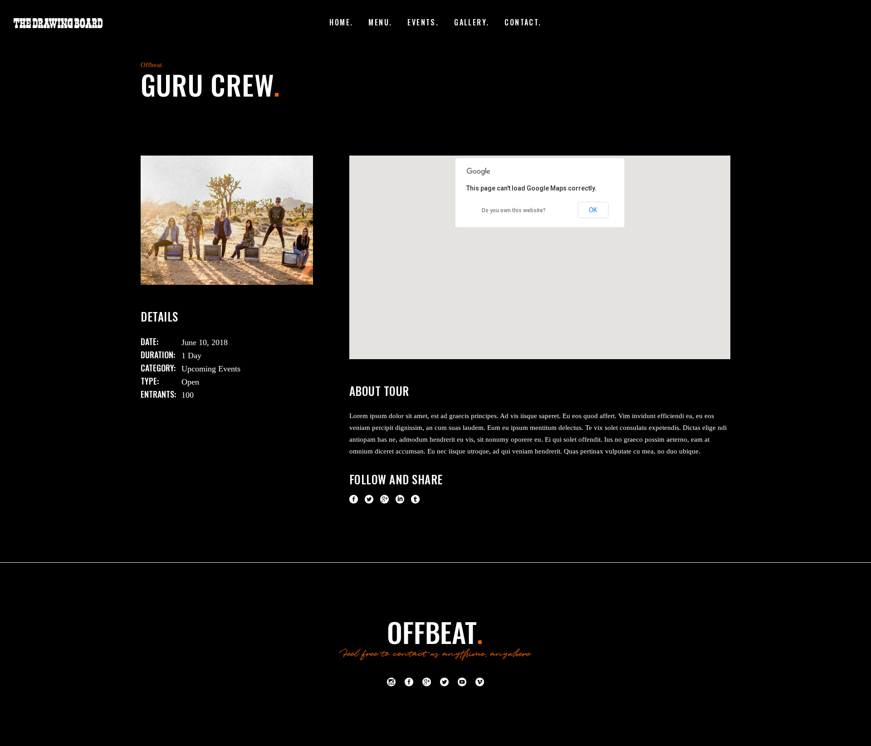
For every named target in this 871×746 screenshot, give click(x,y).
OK (593, 210)
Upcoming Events (210, 368)
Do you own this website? (514, 210)
